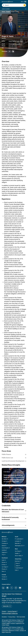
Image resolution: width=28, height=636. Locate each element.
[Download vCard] (9, 51)
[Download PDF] (13, 51)
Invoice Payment (12, 611)
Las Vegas (4, 566)
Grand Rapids (12, 41)
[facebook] (7, 587)
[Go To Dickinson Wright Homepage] (7, 2)
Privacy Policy (11, 616)
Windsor (4, 579)
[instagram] (15, 587)
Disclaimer (4, 616)
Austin (3, 560)
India (16, 570)
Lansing (4, 550)
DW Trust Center (21, 616)
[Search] (3, 5)
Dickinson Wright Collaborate (10, 613)
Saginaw (4, 552)
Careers (4, 611)
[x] (11, 587)
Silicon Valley (18, 555)
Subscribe (6, 606)
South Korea (19, 568)
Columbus (4, 543)
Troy (3, 554)
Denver (3, 562)
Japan (17, 565)
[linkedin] (3, 587)
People (8, 11)
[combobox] (14, 5)
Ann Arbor (20, 41)
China (17, 563)
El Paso (3, 564)
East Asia (17, 561)
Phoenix (4, 569)
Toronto (4, 576)
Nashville (17, 543)
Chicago (4, 541)
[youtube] (20, 587)
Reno (3, 571)
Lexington (17, 541)
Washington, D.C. (19, 545)
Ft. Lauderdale (18, 539)
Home (3, 11)
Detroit (3, 545)
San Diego (17, 551)
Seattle (16, 553)
